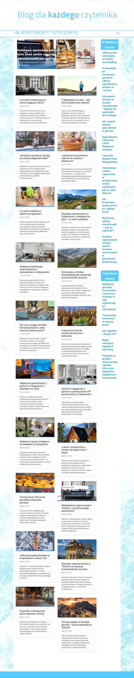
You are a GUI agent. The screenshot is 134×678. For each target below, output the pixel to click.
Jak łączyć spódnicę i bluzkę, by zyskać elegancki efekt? (35, 157)
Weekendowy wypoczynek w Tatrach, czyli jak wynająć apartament (76, 508)
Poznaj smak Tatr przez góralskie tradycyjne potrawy (32, 500)
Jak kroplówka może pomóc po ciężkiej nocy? (109, 205)
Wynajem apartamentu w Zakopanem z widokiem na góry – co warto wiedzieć (76, 217)
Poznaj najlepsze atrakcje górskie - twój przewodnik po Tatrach (77, 625)
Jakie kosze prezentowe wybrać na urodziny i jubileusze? (75, 158)
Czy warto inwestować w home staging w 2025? (33, 101)
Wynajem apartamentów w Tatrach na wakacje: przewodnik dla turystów (76, 566)
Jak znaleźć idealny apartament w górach (109, 126)
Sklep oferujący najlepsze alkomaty (107, 344)
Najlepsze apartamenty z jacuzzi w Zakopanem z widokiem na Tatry (33, 386)
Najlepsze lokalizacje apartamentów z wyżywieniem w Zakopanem (34, 269)
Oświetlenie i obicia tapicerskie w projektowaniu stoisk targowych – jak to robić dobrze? (110, 180)
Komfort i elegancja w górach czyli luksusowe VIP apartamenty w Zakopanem (76, 391)
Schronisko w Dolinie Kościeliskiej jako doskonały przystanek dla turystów (76, 275)
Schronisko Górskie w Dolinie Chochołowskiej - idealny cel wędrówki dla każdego (111, 106)
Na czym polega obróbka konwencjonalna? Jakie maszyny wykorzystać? (33, 328)
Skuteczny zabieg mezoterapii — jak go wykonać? (109, 224)
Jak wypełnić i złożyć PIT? (109, 332)
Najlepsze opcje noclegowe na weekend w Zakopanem (34, 443)
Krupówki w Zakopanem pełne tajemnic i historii (32, 612)
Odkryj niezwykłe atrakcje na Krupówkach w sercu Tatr (35, 557)
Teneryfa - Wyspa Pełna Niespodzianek (110, 158)
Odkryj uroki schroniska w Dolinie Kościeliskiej (109, 57)
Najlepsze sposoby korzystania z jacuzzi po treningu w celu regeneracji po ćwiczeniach (109, 296)
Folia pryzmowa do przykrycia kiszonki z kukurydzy (73, 333)
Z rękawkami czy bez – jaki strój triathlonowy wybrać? (76, 101)
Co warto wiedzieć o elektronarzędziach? (31, 212)
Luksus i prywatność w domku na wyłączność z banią (74, 450)
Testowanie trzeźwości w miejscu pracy (109, 320)
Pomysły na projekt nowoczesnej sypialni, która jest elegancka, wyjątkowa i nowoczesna (109, 366)
